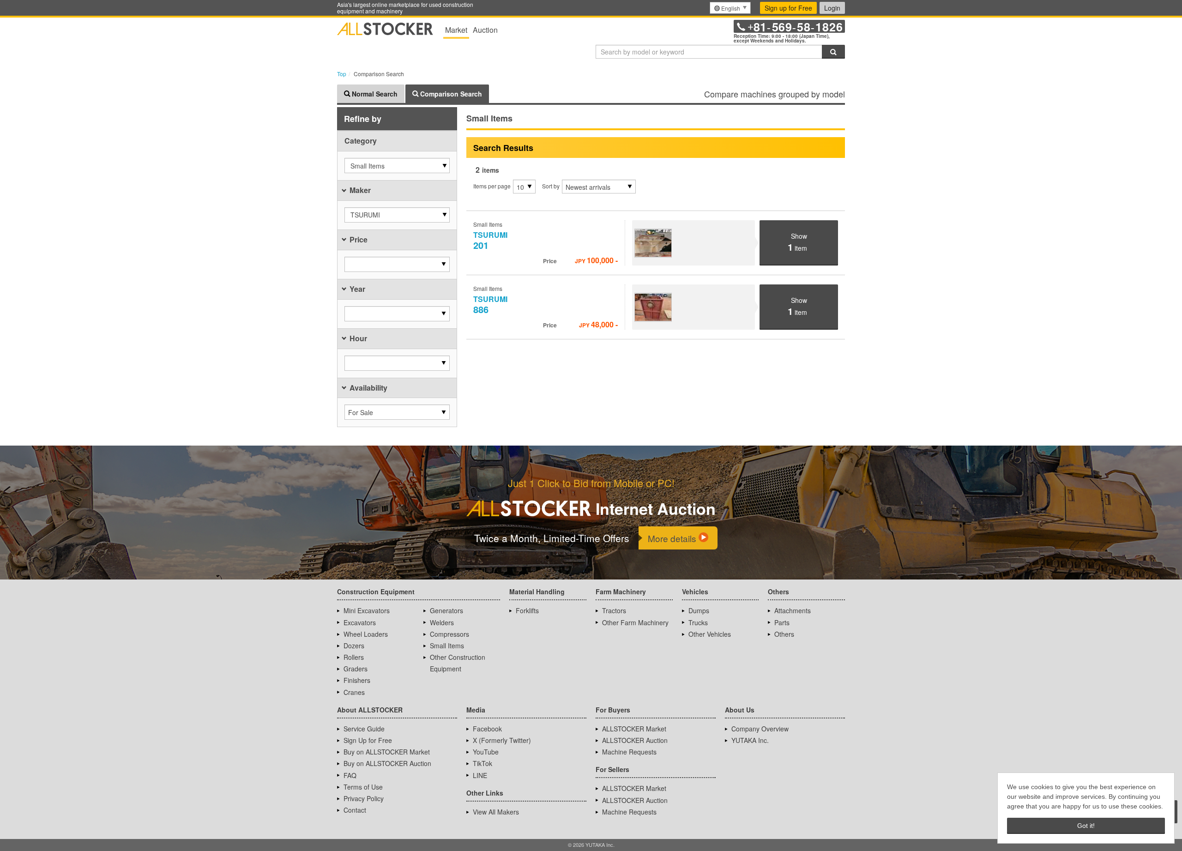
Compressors (449, 634)
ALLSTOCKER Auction (635, 740)
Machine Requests (629, 751)
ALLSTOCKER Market (634, 728)
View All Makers (496, 811)
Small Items (447, 645)
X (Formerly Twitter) (502, 740)
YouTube (486, 751)
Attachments (792, 610)
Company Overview (760, 728)
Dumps (698, 610)
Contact (355, 810)
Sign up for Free (788, 7)
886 (491, 305)
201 (491, 240)
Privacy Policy (364, 798)
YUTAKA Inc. (750, 740)
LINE (480, 775)
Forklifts (527, 610)
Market (456, 29)
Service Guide (364, 728)
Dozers (354, 645)
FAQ (350, 775)
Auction (485, 29)
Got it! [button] (1086, 825)
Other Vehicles (709, 634)
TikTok (482, 763)
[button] (397, 165)
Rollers (354, 657)
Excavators (360, 622)
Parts (782, 622)
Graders (356, 668)
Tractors (614, 610)
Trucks (698, 622)
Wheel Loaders (366, 634)
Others (784, 634)
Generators (446, 610)
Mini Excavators (367, 610)
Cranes (354, 692)
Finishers (357, 680)
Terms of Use (363, 786)
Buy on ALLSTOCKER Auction (387, 763)
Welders (442, 622)
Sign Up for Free (368, 740)
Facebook (487, 728)
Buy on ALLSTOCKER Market (387, 751)
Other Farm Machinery (635, 622)
